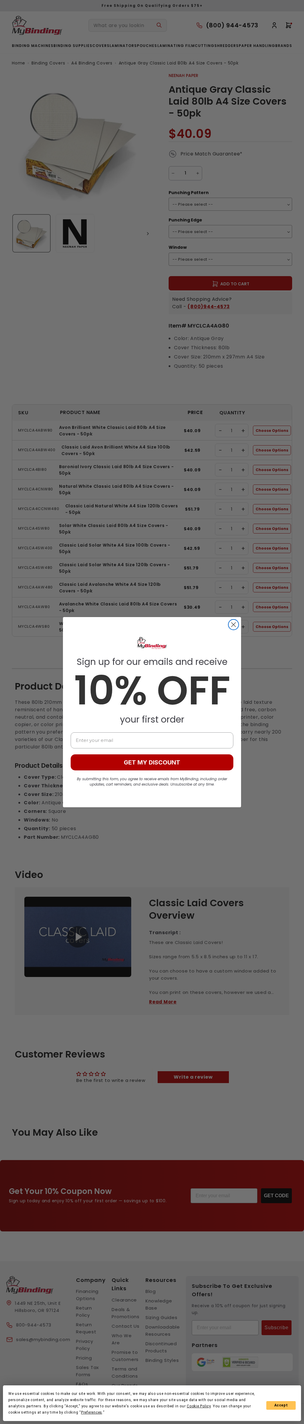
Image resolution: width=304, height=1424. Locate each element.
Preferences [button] (91, 1412)
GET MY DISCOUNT (152, 762)
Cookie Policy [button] (199, 1406)
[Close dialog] (233, 624)
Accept (281, 1405)
